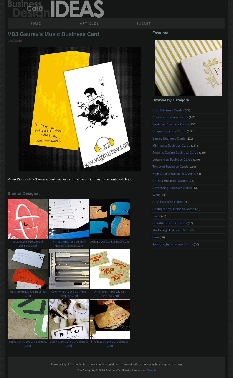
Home (35, 23)
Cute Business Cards (170, 202)
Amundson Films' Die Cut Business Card (109, 293)
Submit (143, 23)
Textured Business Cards (174, 166)
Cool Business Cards (171, 110)
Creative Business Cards (173, 117)
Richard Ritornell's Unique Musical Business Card (69, 243)
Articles (89, 23)
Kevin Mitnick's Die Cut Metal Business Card (69, 293)
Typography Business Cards (175, 244)
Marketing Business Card (173, 230)
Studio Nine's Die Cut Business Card (28, 344)
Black (159, 216)
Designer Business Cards (174, 124)
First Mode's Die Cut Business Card (109, 344)
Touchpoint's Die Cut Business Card (28, 293)
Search (151, 370)
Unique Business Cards (173, 131)
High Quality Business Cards (176, 173)
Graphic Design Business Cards (179, 152)
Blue (158, 237)
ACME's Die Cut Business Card (109, 241)
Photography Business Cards (176, 209)
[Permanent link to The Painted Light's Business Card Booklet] (188, 67)
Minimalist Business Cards (175, 145)
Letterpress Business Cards (176, 159)
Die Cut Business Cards (173, 181)
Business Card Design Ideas (56, 9)
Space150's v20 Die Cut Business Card (28, 243)
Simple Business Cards (172, 138)
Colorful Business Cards (172, 223)
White (159, 195)
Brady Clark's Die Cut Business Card (69, 344)
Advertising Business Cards (175, 188)
